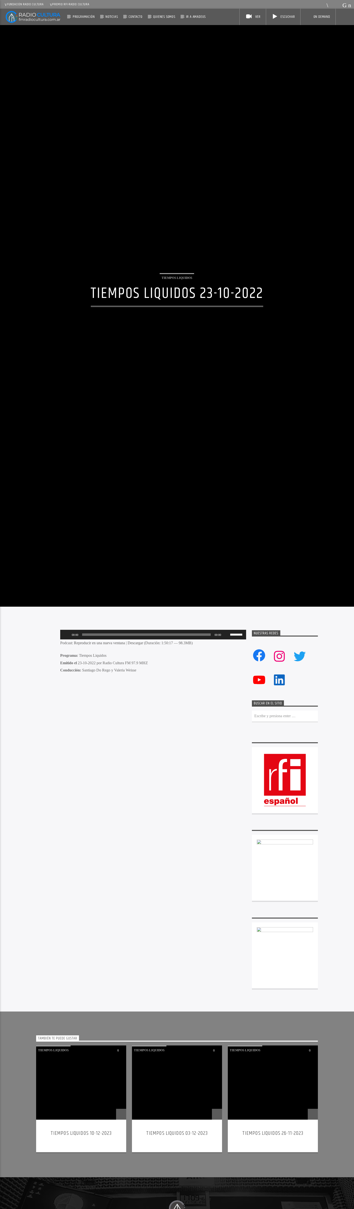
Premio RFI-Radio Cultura (70, 4)
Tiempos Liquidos (177, 311)
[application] (153, 707)
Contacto (135, 17)
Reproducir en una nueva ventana (99, 715)
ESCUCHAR (287, 17)
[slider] (237, 706)
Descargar (135, 715)
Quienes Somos (164, 17)
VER (257, 17)
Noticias (111, 17)
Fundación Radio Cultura (25, 4)
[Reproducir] (66, 707)
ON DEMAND (322, 17)
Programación (84, 17)
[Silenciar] (226, 707)
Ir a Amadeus (196, 17)
